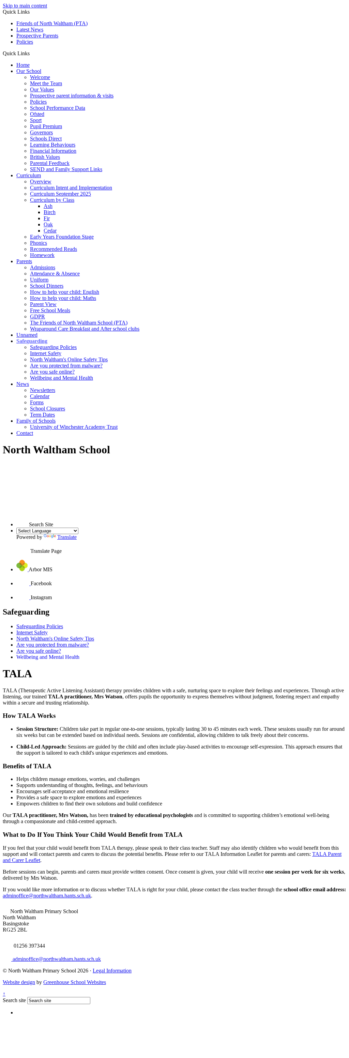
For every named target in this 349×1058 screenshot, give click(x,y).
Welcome (40, 77)
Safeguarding (31, 341)
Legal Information (112, 970)
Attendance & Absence (55, 273)
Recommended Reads (53, 249)
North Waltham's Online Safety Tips (69, 359)
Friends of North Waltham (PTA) (52, 23)
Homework (42, 255)
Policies (24, 42)
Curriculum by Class (52, 200)
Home (23, 65)
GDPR (37, 316)
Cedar (50, 230)
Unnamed (26, 335)
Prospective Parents (37, 36)
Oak (48, 224)
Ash (48, 206)
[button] (32, 53)
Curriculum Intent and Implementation (71, 188)
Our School (28, 71)
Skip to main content (25, 6)
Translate (67, 537)
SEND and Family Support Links (66, 169)
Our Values (42, 89)
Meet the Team (46, 83)
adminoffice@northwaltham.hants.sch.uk (47, 895)
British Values (45, 157)
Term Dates (42, 415)
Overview (40, 181)
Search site (14, 1000)
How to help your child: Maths (63, 298)
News (22, 384)
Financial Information (53, 151)
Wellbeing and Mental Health (61, 378)
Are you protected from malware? (66, 365)
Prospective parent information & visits (71, 96)
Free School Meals (50, 310)
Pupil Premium (46, 126)
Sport (36, 120)
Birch (50, 212)
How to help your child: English (64, 292)
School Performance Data (57, 108)
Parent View (43, 304)
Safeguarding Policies (53, 347)
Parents (24, 261)
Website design (19, 982)
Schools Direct (46, 138)
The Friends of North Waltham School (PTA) (78, 323)
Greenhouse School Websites (74, 982)
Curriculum (28, 175)
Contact (24, 433)
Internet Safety (45, 353)
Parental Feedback (50, 163)
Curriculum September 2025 (60, 194)
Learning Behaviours (52, 145)
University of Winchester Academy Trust (74, 427)
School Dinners (46, 286)
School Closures (47, 408)
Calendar (39, 396)
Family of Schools (36, 421)
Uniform (39, 280)
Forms (37, 402)
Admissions (42, 267)
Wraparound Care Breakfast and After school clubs (84, 329)
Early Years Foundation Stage (62, 237)
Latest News (29, 29)
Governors (41, 132)
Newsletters (42, 390)
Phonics (38, 243)
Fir (47, 218)
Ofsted (37, 114)
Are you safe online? (52, 372)
